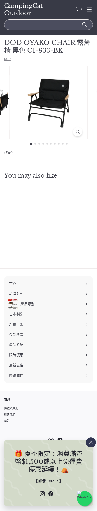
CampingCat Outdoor (23, 9)
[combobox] (48, 24)
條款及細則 (11, 408)
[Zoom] (77, 131)
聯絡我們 (9, 414)
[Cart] (79, 9)
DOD (7, 59)
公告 (7, 420)
